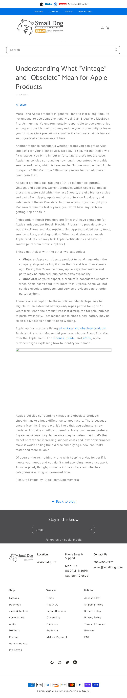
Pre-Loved (15, 650)
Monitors (14, 630)
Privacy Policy (92, 617)
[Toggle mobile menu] (63, 41)
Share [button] (23, 104)
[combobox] (63, 50)
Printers (14, 637)
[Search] (116, 50)
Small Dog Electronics (57, 691)
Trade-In (68, 11)
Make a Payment (57, 637)
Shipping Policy (93, 604)
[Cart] (107, 28)
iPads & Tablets (18, 611)
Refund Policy (92, 611)
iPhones (58, 338)
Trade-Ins (53, 630)
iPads (70, 338)
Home (50, 598)
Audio (12, 624)
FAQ (86, 637)
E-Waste (89, 630)
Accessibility (92, 598)
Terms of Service (94, 624)
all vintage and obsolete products (82, 328)
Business (39, 11)
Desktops (15, 604)
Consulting (54, 11)
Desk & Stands (18, 643)
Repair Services (56, 611)
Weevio (85, 691)
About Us (52, 604)
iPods (87, 338)
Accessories (16, 617)
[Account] (102, 28)
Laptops (14, 598)
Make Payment (85, 11)
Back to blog (66, 501)
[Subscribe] (91, 530)
